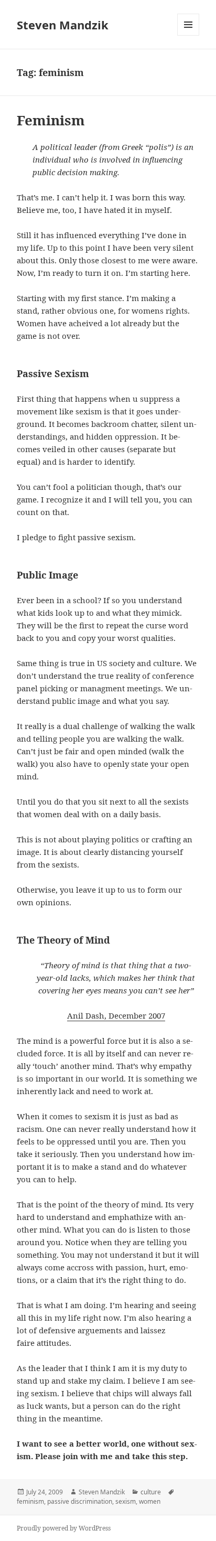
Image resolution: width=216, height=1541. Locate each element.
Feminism (51, 120)
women (149, 1501)
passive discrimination (79, 1501)
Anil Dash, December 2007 (116, 1015)
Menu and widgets (188, 35)
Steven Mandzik (63, 25)
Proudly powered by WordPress (64, 1528)
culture (151, 1492)
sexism (125, 1501)
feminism (30, 1501)
